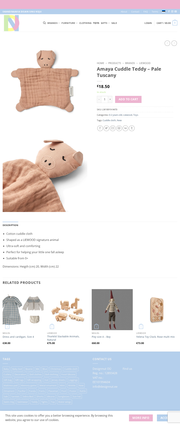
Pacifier (22, 391)
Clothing (85, 23)
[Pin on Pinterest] (119, 128)
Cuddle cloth (109, 120)
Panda (32, 391)
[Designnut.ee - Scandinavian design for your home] (20, 23)
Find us (127, 369)
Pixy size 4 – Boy (101, 336)
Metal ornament (48, 385)
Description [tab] (10, 225)
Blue (45, 368)
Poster (72, 391)
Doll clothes (36, 374)
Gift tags (19, 380)
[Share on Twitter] (106, 128)
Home (100, 63)
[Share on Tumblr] (132, 128)
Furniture (68, 23)
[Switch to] (163, 11)
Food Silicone (68, 374)
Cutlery (7, 374)
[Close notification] (174, 4)
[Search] (44, 23)
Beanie (29, 368)
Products (114, 63)
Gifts (104, 23)
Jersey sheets (58, 380)
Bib (37, 368)
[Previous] (2, 320)
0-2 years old (115, 114)
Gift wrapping (34, 380)
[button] (148, 22)
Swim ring (9, 401)
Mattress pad (11, 385)
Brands (52, 23)
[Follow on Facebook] (169, 11)
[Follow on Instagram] (172, 11)
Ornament (9, 391)
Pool (63, 391)
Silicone (51, 396)
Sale (114, 23)
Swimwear (22, 401)
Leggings (73, 380)
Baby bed (17, 368)
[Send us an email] (176, 11)
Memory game (28, 385)
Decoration (20, 374)
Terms (155, 11)
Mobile (71, 385)
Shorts (40, 396)
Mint (62, 385)
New (119, 120)
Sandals (15, 396)
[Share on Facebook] (100, 128)
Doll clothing (51, 374)
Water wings (64, 401)
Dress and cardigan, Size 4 (18, 336)
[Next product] (167, 43)
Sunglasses (63, 396)
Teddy (34, 401)
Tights (44, 401)
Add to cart (128, 99)
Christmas (55, 368)
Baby (6, 368)
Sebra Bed (28, 396)
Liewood (144, 63)
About (124, 11)
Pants (42, 391)
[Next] (177, 320)
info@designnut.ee (105, 387)
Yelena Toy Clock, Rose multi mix (155, 336)
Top (53, 401)
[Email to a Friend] (113, 128)
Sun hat (77, 396)
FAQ (145, 11)
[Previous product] (174, 43)
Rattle (83, 391)
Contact (135, 11)
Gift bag (8, 380)
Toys (96, 23)
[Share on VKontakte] (125, 128)
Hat (46, 380)
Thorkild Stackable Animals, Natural (63, 338)
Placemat (53, 391)
